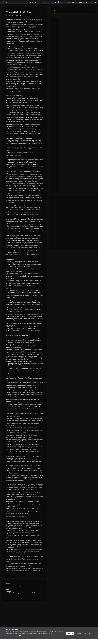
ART (62, 2)
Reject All (78, 633)
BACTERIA (32, 2)
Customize (88, 633)
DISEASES (53, 2)
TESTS (43, 2)
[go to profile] (95, 2)
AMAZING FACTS (84, 2)
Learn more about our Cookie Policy (14, 635)
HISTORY (71, 2)
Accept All (70, 633)
